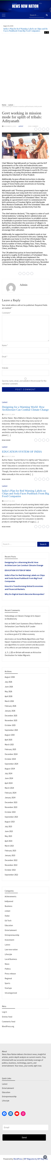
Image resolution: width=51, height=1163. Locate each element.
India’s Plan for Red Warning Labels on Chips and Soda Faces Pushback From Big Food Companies (26, 29)
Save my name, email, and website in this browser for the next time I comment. (24, 382)
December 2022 (11, 860)
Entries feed (7, 1016)
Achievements (10, 896)
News (7, 964)
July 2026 (8, 682)
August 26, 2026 (9, 501)
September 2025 (11, 730)
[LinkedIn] (10, 1113)
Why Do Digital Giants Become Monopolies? (24, 594)
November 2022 (11, 865)
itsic (6, 623)
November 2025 (11, 720)
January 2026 (10, 711)
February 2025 (10, 749)
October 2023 (10, 812)
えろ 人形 (9, 652)
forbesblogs (10, 616)
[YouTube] (17, 1113)
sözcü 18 (8, 631)
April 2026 (8, 696)
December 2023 (11, 802)
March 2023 (9, 846)
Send (24, 1137)
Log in (4, 1012)
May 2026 (8, 691)
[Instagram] (23, 1113)
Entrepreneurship (12, 935)
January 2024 (10, 797)
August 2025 (10, 735)
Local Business (11, 959)
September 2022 (11, 874)
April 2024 (8, 783)
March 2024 (9, 788)
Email (4, 356)
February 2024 (10, 792)
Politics (8, 969)
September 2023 (11, 817)
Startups (8, 988)
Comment (6, 313)
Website (5, 368)
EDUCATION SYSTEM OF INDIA (22, 451)
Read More (6, 440)
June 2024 (9, 778)
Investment (9, 940)
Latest (20, 126)
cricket (7, 911)
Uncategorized (11, 993)
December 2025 (11, 715)
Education (9, 925)
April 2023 (8, 841)
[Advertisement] (25, 68)
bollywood (9, 901)
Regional (8, 978)
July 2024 (8, 773)
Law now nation (11, 949)
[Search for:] (36, 15)
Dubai (7, 916)
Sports (7, 983)
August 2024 (10, 768)
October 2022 (10, 870)
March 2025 (9, 744)
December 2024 (11, 754)
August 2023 (10, 821)
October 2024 (10, 759)
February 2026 (10, 706)
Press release (10, 973)
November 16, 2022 (10, 126)
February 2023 (10, 850)
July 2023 (8, 826)
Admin (23, 284)
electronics (9, 639)
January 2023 (10, 855)
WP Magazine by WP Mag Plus (36, 1159)
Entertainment (11, 930)
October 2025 (10, 725)
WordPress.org (8, 1026)
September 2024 (11, 764)
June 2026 (9, 686)
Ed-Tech (8, 920)
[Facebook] (4, 1113)
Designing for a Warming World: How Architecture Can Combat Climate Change (25, 408)
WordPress (17, 1159)
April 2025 (8, 739)
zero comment (33, 126)
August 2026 (10, 677)
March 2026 (9, 701)
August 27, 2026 (9, 414)
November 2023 (11, 807)
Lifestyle (8, 954)
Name (5, 345)
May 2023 (8, 836)
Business (8, 906)
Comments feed (8, 1021)
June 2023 (9, 831)
